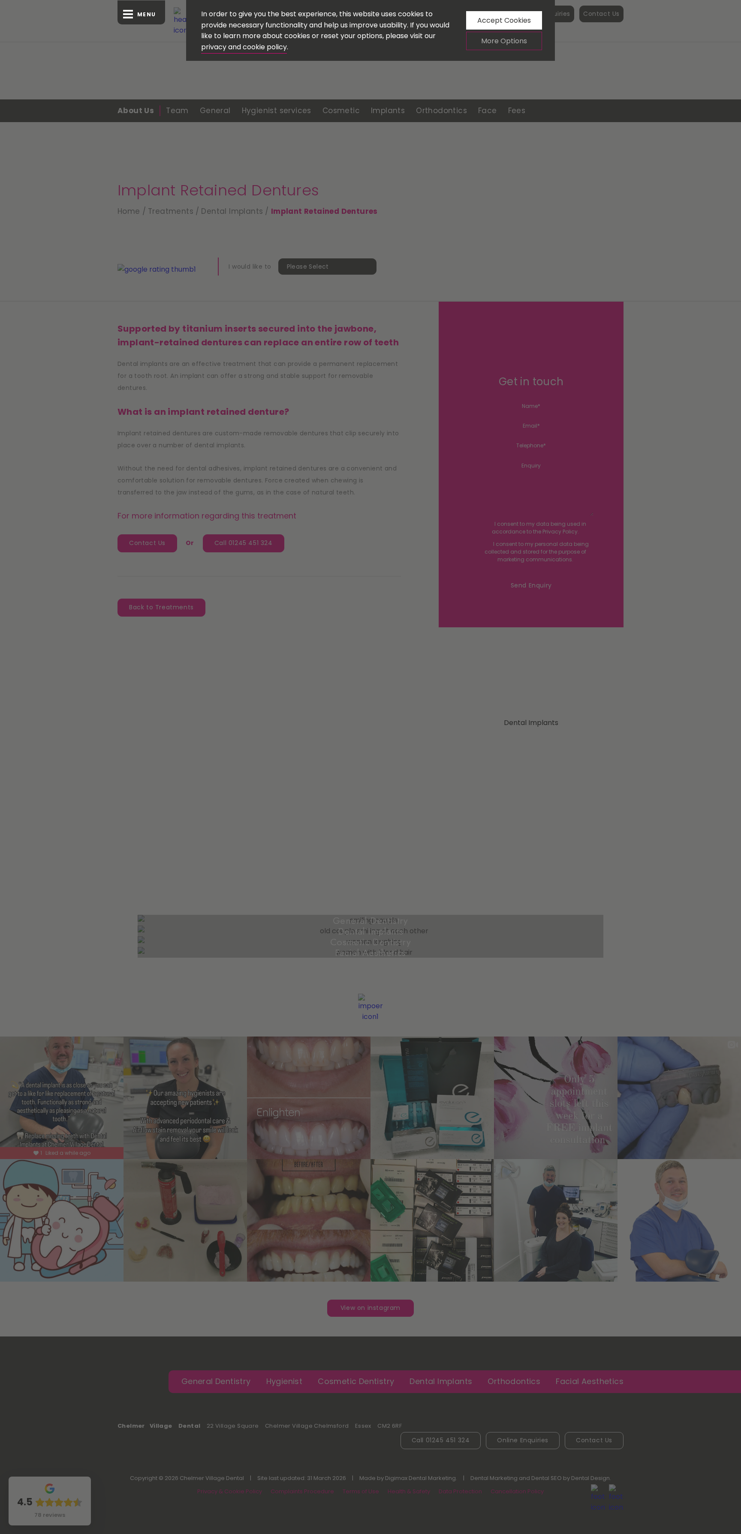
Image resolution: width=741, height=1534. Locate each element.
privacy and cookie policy (244, 47)
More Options (504, 41)
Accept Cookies (504, 20)
